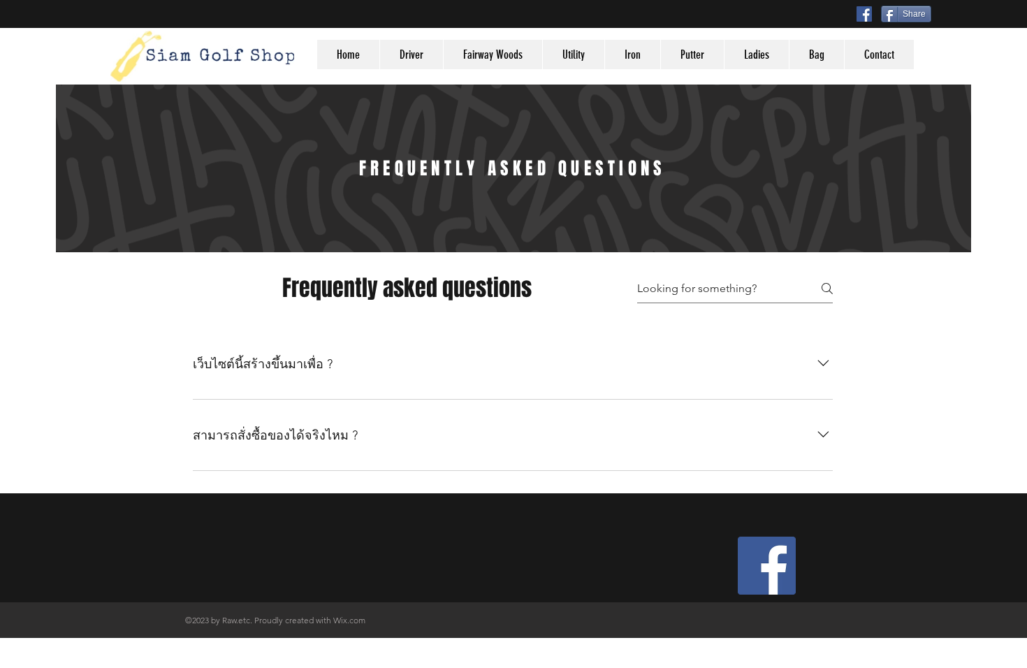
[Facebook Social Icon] (864, 14)
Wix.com (349, 620)
